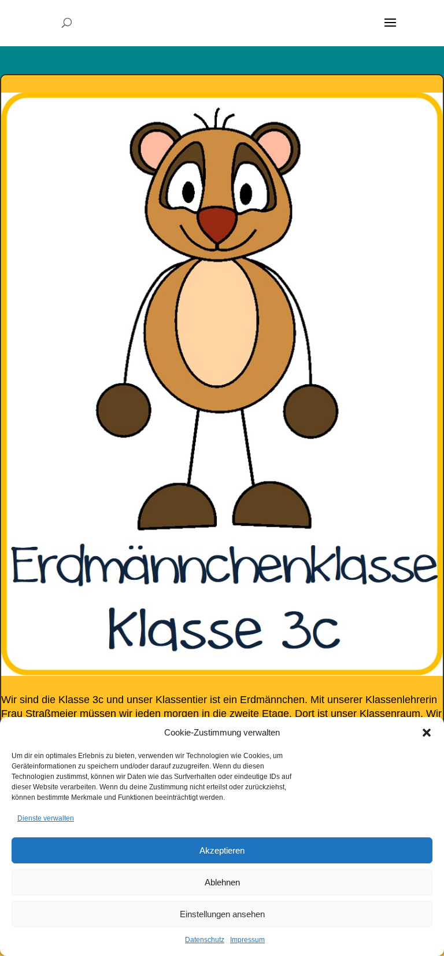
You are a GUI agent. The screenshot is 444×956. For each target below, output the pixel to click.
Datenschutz (204, 940)
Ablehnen (222, 882)
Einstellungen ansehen (222, 914)
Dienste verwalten (45, 818)
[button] (426, 732)
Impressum (247, 940)
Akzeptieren (222, 850)
